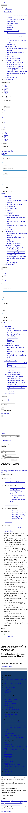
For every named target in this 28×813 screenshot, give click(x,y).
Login (2, 408)
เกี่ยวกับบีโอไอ (8, 12)
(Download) (11, 636)
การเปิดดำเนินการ (12, 77)
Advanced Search (6, 440)
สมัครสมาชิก (8, 9)
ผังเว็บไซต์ (3, 118)
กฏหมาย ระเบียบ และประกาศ (12, 735)
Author (2, 456)
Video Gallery (7, 757)
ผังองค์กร (9, 25)
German (6, 88)
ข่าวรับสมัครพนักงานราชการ (18, 512)
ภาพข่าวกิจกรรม (9, 531)
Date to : (3, 450)
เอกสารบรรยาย (8, 756)
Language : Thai (6, 82)
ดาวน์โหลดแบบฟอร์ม (9, 79)
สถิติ (5, 752)
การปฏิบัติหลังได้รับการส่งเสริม (12, 60)
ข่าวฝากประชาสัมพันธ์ (16, 528)
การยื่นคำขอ (10, 56)
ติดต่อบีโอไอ (7, 774)
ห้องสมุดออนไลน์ (8, 761)
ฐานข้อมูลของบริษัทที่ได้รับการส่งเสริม (14, 750)
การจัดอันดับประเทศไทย (10, 699)
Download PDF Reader (6, 666)
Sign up (9, 400)
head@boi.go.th (8, 97)
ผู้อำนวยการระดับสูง (12, 23)
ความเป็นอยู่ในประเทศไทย (11, 703)
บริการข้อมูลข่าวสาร (6, 470)
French (5, 89)
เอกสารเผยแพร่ (11, 44)
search (17, 436)
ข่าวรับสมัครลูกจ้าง (15, 516)
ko (5, 280)
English (5, 86)
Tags (2, 458)
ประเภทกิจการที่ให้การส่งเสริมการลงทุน (15, 725)
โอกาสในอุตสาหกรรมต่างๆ (11, 709)
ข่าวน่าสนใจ (8, 522)
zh (5, 278)
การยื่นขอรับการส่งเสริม (10, 46)
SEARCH (14, 460)
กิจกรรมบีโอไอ (8, 744)
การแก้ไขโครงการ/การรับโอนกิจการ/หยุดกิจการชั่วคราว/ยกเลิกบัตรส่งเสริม (17, 73)
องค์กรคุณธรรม (8, 771)
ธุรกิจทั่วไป (7, 716)
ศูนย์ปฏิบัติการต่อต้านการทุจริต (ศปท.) (14, 766)
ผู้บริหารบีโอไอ (11, 21)
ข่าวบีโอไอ (8, 478)
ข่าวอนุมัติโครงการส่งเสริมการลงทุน (15, 482)
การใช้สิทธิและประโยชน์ (13, 64)
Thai (5, 85)
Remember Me (7, 410)
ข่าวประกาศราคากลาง (11, 505)
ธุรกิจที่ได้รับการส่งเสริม (10, 714)
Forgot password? (5, 413)
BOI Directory (10, 27)
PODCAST (7, 769)
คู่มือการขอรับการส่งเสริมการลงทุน (13, 737)
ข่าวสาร (6, 742)
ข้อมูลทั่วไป (7, 705)
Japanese (6, 92)
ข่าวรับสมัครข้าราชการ (16, 511)
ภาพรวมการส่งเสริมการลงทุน (15, 62)
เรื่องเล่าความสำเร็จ (9, 707)
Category (3, 455)
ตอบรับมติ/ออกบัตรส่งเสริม (14, 58)
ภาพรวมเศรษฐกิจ (8, 701)
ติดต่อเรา (9, 29)
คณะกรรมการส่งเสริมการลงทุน (15, 19)
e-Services (6, 763)
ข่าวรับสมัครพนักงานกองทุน (17, 514)
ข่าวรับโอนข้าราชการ (16, 518)
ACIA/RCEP (7, 768)
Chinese (6, 91)
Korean (5, 93)
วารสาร (6, 759)
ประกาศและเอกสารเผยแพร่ (11, 31)
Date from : (3, 446)
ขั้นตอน (6, 731)
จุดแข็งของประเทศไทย (10, 697)
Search (3, 433)
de (5, 275)
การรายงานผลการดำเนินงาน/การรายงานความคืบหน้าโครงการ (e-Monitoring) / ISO (16, 68)
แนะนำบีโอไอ (10, 14)
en (5, 273)
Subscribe (3, 128)
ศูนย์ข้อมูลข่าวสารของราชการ (12, 764)
